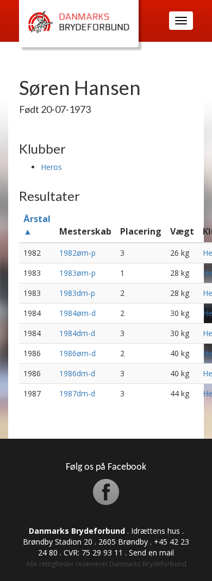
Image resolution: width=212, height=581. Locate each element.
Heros (51, 167)
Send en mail (151, 552)
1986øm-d (77, 353)
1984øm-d (77, 313)
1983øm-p (77, 273)
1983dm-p (77, 293)
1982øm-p (77, 253)
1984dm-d (77, 333)
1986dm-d (77, 373)
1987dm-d (77, 393)
